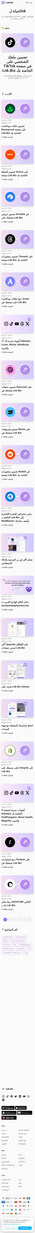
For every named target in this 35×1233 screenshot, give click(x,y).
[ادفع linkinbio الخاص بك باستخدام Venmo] (28, 1199)
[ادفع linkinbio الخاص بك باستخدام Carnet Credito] (20, 1206)
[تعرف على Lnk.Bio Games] (17, 670)
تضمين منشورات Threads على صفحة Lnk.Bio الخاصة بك (17, 258)
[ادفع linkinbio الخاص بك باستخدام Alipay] (16, 1199)
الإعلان (20, 1137)
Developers (22, 1144)
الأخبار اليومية (5, 1161)
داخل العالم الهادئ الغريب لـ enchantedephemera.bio (15, 604)
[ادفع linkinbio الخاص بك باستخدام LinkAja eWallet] (20, 1210)
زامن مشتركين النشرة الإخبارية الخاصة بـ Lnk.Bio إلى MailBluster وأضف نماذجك (16, 517)
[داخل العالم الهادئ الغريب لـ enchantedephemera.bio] (17, 585)
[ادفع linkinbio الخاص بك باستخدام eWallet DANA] (16, 1210)
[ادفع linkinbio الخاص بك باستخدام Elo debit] (24, 1202)
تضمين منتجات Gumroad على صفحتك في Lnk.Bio (16, 389)
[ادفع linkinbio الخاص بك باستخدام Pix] (12, 1202)
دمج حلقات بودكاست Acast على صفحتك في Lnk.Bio (15, 300)
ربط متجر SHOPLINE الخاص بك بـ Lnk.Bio (16, 903)
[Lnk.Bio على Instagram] (3, 1097)
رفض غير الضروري (10, 1228)
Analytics (20, 949)
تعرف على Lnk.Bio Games (15, 686)
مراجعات (4, 1133)
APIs (20, 1186)
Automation (7, 937)
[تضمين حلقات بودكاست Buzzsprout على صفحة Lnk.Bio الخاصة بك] (17, 109)
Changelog (5, 1137)
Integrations (21, 937)
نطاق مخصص (5, 1186)
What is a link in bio (8, 1165)
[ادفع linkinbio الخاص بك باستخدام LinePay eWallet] (8, 1214)
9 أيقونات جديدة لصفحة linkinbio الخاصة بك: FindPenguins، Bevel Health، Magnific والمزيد (17, 815)
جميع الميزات (5, 1190)
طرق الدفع (4, 1168)
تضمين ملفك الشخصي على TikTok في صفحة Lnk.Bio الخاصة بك (17, 64)
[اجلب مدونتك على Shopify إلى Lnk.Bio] (17, 751)
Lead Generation (17, 941)
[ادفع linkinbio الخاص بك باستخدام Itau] (28, 1202)
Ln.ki (20, 1155)
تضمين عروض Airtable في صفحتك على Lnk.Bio (15, 216)
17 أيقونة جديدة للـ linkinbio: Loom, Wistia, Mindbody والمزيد (16, 345)
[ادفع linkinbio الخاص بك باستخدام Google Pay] (12, 1199)
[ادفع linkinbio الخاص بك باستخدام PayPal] (3, 1199)
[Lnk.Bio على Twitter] (16, 1097)
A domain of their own (12, 953)
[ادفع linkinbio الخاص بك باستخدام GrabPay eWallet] (3, 1210)
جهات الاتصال (22, 1140)
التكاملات (4, 1144)
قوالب (20, 1165)
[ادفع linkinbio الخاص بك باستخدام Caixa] (12, 1206)
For (29, 949)
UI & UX (6, 945)
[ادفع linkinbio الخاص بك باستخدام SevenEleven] (28, 1206)
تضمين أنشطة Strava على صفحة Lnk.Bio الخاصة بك (14, 173)
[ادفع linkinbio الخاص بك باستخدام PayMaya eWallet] (8, 1210)
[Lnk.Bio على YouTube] (24, 1097)
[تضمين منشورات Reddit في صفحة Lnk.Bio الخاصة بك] (17, 455)
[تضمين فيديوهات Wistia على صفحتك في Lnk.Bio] (17, 412)
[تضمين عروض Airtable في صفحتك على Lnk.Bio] (17, 197)
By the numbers (23, 1130)
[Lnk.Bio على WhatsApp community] (28, 1097)
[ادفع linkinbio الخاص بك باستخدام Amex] (3, 1202)
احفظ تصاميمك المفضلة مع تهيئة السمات (17, 727)
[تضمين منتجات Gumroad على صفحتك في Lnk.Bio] (17, 370)
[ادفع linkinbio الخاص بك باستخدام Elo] (8, 1202)
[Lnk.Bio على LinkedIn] (20, 1097)
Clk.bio (3, 1158)
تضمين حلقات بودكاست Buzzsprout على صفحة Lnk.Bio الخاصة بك (13, 129)
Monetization (25, 945)
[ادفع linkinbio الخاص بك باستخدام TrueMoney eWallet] (12, 1214)
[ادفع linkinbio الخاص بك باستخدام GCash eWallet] (12, 1210)
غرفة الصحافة (22, 1133)
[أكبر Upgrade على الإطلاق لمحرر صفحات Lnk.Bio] (17, 627)
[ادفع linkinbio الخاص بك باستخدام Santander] (16, 1206)
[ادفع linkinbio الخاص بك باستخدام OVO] (24, 1210)
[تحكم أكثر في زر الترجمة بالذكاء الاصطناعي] (17, 543)
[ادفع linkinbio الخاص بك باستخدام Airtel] (3, 1214)
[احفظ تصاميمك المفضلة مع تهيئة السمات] (17, 708)
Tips (14, 945)
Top (25, 953)
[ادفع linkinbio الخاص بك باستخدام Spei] (24, 1206)
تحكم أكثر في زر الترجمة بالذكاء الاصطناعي (16, 561)
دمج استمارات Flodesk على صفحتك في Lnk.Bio (15, 861)
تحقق (20, 1183)
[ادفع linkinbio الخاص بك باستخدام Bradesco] (8, 1206)
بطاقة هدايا (4, 1140)
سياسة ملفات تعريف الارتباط (11, 1224)
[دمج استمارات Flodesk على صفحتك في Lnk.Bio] (17, 843)
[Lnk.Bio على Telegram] (3, 1100)
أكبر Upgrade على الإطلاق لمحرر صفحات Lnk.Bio (14, 646)
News (5, 941)
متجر (19, 1179)
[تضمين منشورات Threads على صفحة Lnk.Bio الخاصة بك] (17, 240)
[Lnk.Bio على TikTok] (7, 1097)
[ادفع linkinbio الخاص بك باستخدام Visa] (20, 1199)
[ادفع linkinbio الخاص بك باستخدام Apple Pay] (8, 1199)
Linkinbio (21, 1158)
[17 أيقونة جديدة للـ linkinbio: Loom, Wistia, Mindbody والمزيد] (17, 324)
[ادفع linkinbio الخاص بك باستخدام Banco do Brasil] (3, 1206)
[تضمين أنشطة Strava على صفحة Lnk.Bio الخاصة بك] (17, 155)
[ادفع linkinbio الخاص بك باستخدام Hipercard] (16, 1202)
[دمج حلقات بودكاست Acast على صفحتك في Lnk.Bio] (17, 282)
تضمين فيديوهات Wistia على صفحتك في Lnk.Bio (15, 431)
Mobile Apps (8, 949)
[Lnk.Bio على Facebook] (11, 1097)
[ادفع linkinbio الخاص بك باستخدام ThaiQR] (16, 1214)
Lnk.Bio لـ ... (22, 1161)
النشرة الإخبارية (5, 1179)
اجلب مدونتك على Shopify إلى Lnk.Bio (17, 769)
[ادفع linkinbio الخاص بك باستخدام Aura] (20, 1202)
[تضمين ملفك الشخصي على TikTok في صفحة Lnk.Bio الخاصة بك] (17, 43)
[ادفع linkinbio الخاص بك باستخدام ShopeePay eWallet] (20, 1214)
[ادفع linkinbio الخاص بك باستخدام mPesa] (28, 1210)
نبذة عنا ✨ (4, 1130)
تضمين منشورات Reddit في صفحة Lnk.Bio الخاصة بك (15, 473)
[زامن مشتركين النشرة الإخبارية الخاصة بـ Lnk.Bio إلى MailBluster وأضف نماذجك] (17, 497)
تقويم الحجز (4, 1183)
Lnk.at (3, 1155)
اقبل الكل (25, 1228)
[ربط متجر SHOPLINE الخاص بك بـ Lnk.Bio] (17, 885)
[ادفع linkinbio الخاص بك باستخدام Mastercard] (24, 1199)
